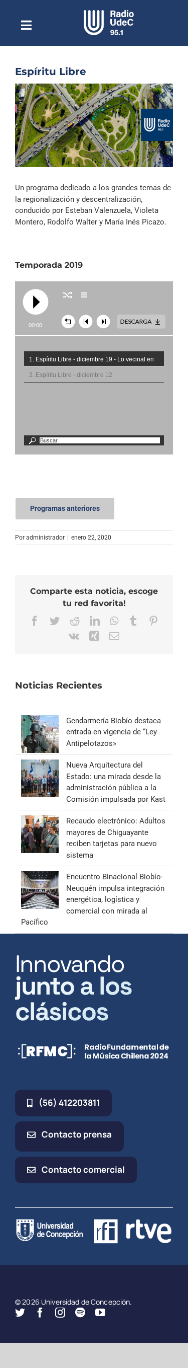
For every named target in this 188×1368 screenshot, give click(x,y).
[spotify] (80, 1313)
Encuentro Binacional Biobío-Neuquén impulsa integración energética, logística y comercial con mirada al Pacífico (92, 899)
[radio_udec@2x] (109, 13)
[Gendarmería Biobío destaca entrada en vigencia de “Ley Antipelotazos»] (40, 720)
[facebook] (40, 1313)
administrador (45, 537)
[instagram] (60, 1313)
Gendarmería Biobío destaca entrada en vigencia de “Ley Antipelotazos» (113, 732)
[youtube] (100, 1313)
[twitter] (20, 1313)
